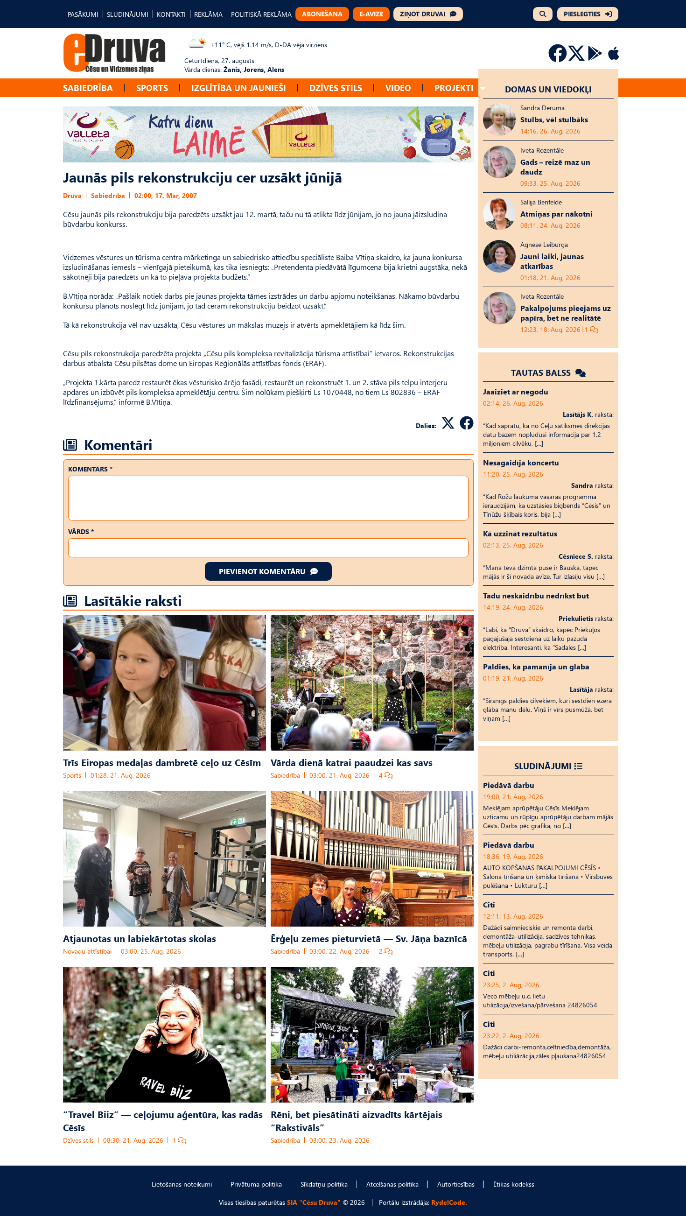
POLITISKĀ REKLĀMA (261, 14)
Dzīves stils (335, 87)
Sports (152, 87)
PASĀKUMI (83, 14)
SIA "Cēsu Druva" (314, 1202)
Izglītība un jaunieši (238, 87)
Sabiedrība (88, 87)
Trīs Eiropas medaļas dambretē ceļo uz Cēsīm (162, 761)
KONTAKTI (171, 14)
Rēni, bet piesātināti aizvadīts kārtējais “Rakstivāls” (356, 1120)
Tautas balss (542, 372)
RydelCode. (449, 1202)
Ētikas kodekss (513, 1184)
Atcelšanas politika (392, 1184)
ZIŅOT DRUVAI (422, 13)
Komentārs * (90, 468)
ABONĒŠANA (322, 13)
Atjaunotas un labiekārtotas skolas (139, 937)
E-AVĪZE (371, 13)
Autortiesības (456, 1184)
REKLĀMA (208, 14)
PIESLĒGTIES (582, 13)
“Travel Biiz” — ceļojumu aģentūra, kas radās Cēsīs (163, 1120)
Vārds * (81, 531)
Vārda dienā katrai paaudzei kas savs (352, 761)
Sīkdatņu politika (324, 1184)
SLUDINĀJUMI (127, 14)
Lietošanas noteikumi (182, 1184)
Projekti (454, 87)
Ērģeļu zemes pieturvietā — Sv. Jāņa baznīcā (369, 937)
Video (398, 87)
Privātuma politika (256, 1184)
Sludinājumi (543, 766)
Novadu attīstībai (87, 951)
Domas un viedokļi (548, 89)
